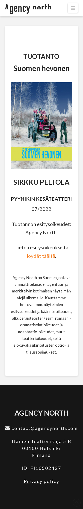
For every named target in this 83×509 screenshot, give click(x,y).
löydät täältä (41, 256)
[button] (73, 8)
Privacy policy (41, 481)
